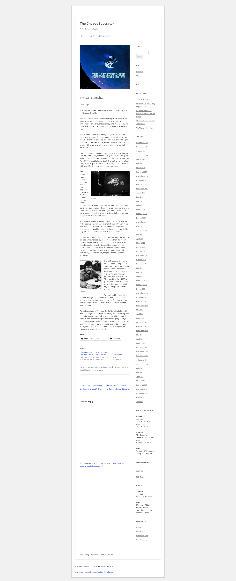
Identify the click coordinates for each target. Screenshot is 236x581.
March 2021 (140, 280)
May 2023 (139, 201)
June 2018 (139, 368)
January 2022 (141, 251)
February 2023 (141, 214)
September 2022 (142, 230)
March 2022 (140, 243)
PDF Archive (140, 76)
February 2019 (141, 347)
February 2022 (141, 247)
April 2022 (139, 239)
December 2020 (142, 293)
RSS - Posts (140, 477)
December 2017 (142, 389)
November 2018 (142, 356)
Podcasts (139, 72)
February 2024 (141, 172)
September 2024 (142, 155)
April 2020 (139, 314)
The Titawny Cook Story (145, 128)
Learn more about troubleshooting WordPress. (94, 572)
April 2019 (139, 339)
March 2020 (140, 318)
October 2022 (141, 226)
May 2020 (139, 310)
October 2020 (141, 301)
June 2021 (139, 268)
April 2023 (139, 205)
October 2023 (141, 184)
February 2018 (141, 385)
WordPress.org (141, 540)
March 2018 (140, 381)
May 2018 (139, 372)
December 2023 (142, 176)
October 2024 (141, 151)
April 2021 (139, 276)
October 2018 (141, 360)
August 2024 (140, 159)
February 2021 (141, 285)
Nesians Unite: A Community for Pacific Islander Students (118, 388)
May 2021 (139, 272)
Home (82, 36)
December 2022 (142, 222)
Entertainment (103, 367)
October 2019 (141, 326)
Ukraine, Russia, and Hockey (103, 353)
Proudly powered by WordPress (102, 555)
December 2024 (142, 143)
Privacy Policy (104, 36)
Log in (138, 527)
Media (111, 367)
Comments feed (142, 536)
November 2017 (142, 393)
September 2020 (142, 306)
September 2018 (142, 364)
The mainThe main (143, 99)
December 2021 (142, 255)
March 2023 (140, 209)
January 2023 (141, 218)
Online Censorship (117, 353)
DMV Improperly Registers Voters (86, 353)
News (117, 367)
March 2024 (140, 168)
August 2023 (140, 193)
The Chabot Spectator (97, 23)
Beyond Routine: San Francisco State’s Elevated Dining (145, 114)
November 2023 (142, 180)
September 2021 (142, 264)
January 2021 (141, 289)
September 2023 (142, 189)
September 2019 (142, 331)
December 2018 (142, 351)
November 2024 (142, 147)
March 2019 (140, 343)
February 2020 (141, 322)
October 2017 (141, 397)
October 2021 (141, 260)
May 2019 (139, 335)
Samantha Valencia (95, 370)
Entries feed (140, 531)
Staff (92, 36)
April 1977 (139, 402)
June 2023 (139, 197)
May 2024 (139, 163)
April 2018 (139, 377)
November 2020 (142, 297)
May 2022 (139, 234)
